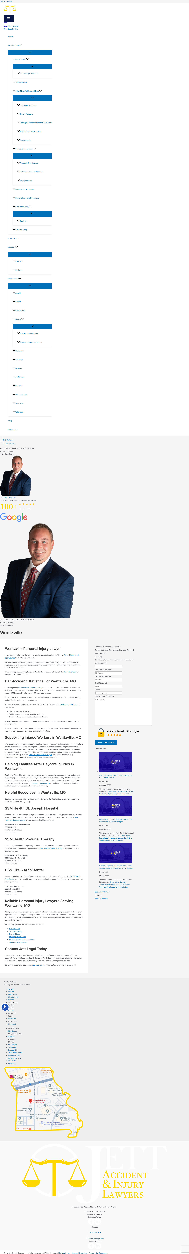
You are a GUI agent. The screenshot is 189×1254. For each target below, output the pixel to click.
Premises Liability (22, 207)
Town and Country (15, 1053)
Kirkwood (19, 360)
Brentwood (12, 994)
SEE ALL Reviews (101, 898)
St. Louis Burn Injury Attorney (31, 172)
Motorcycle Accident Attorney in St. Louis (36, 123)
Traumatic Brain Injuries (29, 163)
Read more (115, 837)
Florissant (19, 351)
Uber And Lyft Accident (29, 73)
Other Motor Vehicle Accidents (27, 91)
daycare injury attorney (41, 783)
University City (21, 395)
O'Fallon (11, 1037)
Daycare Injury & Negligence (31, 342)
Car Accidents (20, 59)
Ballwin (18, 302)
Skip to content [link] (6, 1)
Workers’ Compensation (29, 333)
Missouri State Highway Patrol (29, 688)
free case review (38, 965)
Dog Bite (23, 221)
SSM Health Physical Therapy (50, 848)
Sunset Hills (13, 1050)
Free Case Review (11, 29)
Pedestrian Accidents (28, 105)
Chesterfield (20, 310)
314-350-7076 (13, 26)
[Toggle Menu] (30, 52)
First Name (103, 670)
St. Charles (19, 377)
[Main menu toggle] (9, 18)
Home (10, 36)
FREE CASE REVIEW (7, 498)
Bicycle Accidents (26, 114)
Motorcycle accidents (17, 937)
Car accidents (14, 929)
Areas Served (13, 279)
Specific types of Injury (24, 149)
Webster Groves (14, 1058)
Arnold (18, 293)
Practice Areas (13, 45)
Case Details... (104, 696)
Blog (10, 421)
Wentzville (19, 403)
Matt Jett (18, 261)
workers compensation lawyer (40, 755)
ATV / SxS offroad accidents (30, 131)
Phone (97, 690)
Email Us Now (9, 444)
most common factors (68, 704)
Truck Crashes (21, 82)
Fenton (18, 319)
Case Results (13, 238)
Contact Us (12, 429)
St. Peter (18, 386)
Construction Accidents (24, 189)
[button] (20, 45)
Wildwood (19, 412)
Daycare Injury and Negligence (27, 198)
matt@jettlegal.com (96, 1239)
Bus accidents (14, 934)
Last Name (103, 676)
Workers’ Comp (21, 230)
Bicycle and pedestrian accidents (22, 939)
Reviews (18, 270)
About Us (11, 247)
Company (98, 657)
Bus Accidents (25, 140)
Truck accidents (15, 931)
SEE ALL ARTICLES (102, 892)
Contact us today (70, 672)
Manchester (12, 1031)
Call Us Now (8, 440)
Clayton (11, 1000)
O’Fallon (18, 368)
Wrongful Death (26, 181)
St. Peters (12, 1047)
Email (101, 683)
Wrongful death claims (17, 942)
